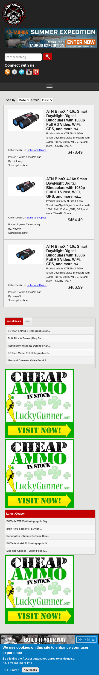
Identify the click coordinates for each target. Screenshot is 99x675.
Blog (27, 321)
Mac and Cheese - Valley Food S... (28, 360)
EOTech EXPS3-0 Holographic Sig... (29, 331)
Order (35, 100)
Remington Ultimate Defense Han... (29, 345)
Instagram (29, 72)
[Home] (13, 13)
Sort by (10, 100)
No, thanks (30, 670)
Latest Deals (15, 321)
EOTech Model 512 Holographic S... (29, 353)
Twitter (22, 72)
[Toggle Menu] (49, 86)
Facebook (15, 72)
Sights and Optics (37, 150)
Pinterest (36, 72)
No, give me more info (17, 662)
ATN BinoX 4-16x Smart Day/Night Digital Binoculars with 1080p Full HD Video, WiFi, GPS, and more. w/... (66, 120)
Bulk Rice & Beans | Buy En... (25, 338)
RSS (8, 72)
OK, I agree (11, 670)
